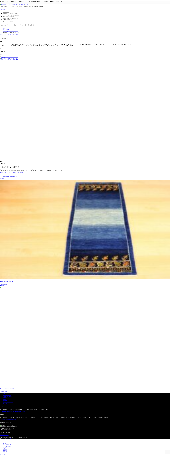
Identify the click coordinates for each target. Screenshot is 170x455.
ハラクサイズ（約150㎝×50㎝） (10, 176)
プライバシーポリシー (8, 402)
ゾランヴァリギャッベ (8, 396)
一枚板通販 (2, 419)
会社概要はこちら (4, 435)
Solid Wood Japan (11, 438)
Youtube (24, 411)
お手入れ (5, 447)
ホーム (4, 443)
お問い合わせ (3, 9)
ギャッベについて (7, 395)
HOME (4, 393)
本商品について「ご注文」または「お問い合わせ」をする (14, 172)
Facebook (2, 411)
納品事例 (5, 397)
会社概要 (5, 400)
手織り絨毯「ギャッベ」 (11, 419)
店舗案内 (5, 399)
